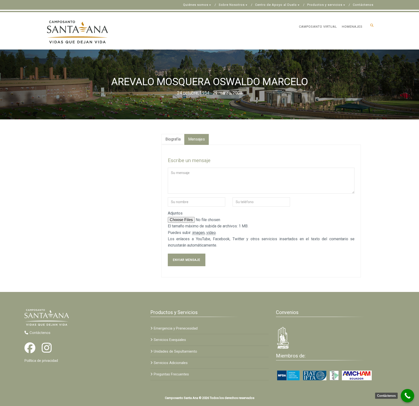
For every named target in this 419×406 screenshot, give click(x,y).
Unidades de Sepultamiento (175, 351)
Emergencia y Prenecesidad (176, 328)
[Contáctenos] (407, 395)
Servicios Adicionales (171, 363)
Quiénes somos (195, 5)
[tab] (173, 139)
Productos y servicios (324, 5)
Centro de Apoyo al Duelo (276, 5)
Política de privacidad (41, 360)
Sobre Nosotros (232, 5)
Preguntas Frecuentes (171, 374)
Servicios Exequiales (170, 340)
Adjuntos (175, 213)
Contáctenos (363, 5)
